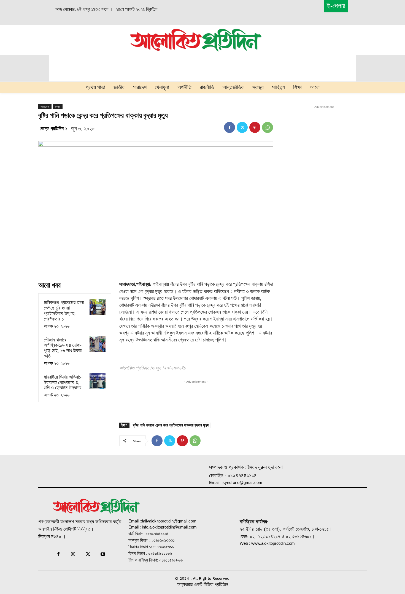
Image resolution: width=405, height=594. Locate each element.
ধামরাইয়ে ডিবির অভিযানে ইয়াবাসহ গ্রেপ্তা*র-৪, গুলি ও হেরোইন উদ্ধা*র (63, 382)
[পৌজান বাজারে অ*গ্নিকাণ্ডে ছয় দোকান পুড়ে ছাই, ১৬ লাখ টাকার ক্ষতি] (98, 344)
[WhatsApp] (267, 127)
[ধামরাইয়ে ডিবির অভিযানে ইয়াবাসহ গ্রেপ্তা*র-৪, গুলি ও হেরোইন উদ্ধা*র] (98, 381)
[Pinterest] (254, 127)
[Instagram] (73, 555)
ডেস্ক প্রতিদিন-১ (54, 128)
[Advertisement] (66, 39)
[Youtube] (103, 555)
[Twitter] (242, 127)
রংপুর (57, 106)
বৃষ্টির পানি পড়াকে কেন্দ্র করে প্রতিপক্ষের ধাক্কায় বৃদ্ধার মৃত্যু (171, 425)
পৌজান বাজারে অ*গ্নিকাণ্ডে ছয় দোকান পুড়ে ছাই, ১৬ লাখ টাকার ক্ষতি (63, 348)
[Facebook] (229, 127)
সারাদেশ (44, 106)
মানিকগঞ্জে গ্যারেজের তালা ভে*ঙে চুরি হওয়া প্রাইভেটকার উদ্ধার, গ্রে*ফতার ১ (64, 310)
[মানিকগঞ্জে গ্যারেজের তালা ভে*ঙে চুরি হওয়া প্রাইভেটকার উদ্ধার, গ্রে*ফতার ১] (98, 307)
